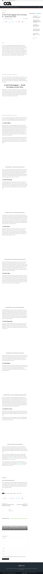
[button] (40, 7)
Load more (34, 38)
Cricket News (6, 527)
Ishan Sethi (4, 477)
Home (3, 10)
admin (6, 18)
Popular (15, 493)
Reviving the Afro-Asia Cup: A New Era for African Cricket (6, 528)
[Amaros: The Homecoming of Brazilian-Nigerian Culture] (31, 30)
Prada (17, 493)
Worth (20, 493)
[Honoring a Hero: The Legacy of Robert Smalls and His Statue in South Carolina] (15, 525)
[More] (23, 22)
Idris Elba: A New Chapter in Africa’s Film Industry (23, 528)
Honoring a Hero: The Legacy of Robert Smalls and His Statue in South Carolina (15, 528)
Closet (8, 493)
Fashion (6, 10)
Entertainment (23, 527)
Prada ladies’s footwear (19, 464)
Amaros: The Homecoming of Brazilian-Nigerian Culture (36, 30)
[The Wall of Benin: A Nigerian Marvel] (31, 34)
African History (35, 33)
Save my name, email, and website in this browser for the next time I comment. (14, 556)
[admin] (3, 18)
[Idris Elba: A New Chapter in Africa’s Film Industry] (23, 525)
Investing (11, 493)
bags (5, 493)
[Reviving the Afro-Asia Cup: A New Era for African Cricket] (6, 525)
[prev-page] (2, 532)
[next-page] (4, 532)
